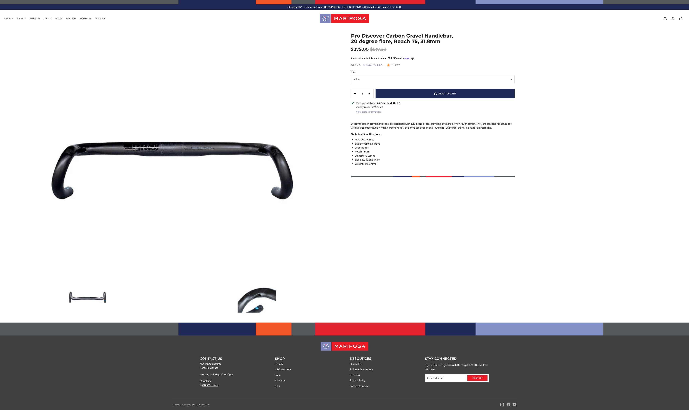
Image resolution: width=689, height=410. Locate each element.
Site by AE (204, 404)
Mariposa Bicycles (188, 404)
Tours (278, 375)
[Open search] (665, 18)
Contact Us (356, 364)
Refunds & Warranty (361, 369)
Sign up (477, 378)
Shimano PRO (372, 65)
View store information (368, 111)
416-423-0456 (210, 385)
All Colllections (283, 369)
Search (279, 364)
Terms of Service (359, 386)
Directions (206, 381)
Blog (277, 386)
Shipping (355, 375)
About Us (280, 380)
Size (353, 72)
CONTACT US (211, 359)
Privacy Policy (357, 380)
